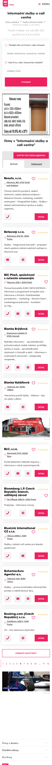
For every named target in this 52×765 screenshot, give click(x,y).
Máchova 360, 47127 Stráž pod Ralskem (18, 184)
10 (35, 663)
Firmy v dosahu (12, 21)
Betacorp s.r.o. (14, 232)
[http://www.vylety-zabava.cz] (23, 407)
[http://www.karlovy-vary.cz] (28, 598)
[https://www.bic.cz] (28, 313)
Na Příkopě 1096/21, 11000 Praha (21, 499)
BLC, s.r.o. (11, 449)
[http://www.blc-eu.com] (28, 473)
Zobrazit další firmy (26, 653)
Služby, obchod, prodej (33, 21)
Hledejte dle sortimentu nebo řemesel (26, 44)
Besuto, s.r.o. (13, 178)
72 (48, 663)
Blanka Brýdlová (15, 329)
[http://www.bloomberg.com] (23, 513)
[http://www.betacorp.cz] (23, 259)
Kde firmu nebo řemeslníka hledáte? (25, 62)
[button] (3, 114)
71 (44, 663)
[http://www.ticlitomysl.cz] (28, 367)
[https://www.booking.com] (23, 638)
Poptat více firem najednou (31, 155)
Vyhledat (26, 82)
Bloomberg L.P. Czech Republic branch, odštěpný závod (19, 492)
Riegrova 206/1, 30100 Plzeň (19, 282)
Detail (41, 216)
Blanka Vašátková (16, 382)
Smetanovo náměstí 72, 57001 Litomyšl (17, 334)
